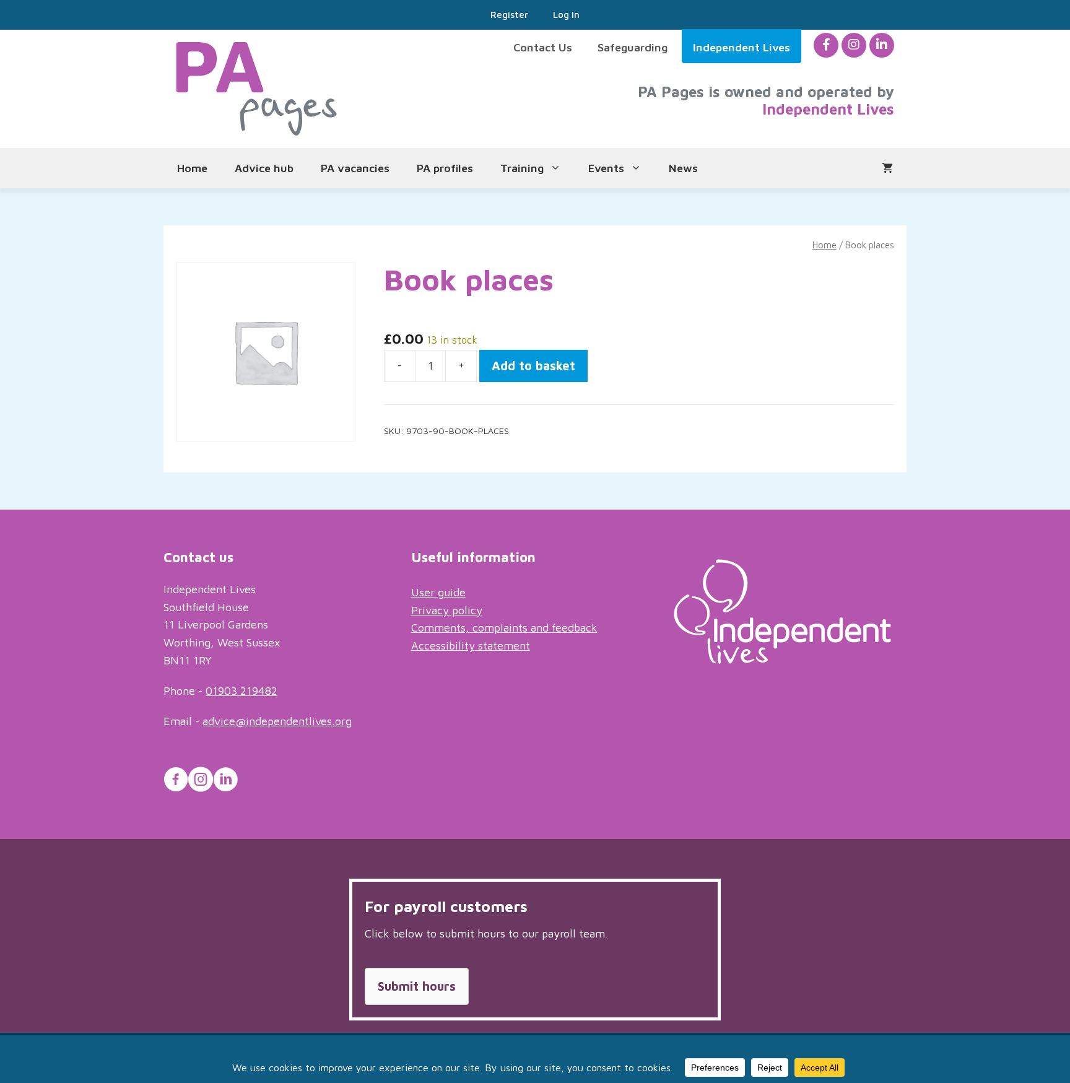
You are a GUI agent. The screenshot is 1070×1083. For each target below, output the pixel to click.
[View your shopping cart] (887, 168)
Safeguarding (633, 47)
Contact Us (542, 47)
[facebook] (826, 44)
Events (606, 168)
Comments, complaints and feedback (504, 627)
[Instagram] (853, 44)
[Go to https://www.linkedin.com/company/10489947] (225, 781)
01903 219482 (241, 690)
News (683, 168)
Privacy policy (446, 610)
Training (522, 168)
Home (192, 168)
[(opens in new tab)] (782, 659)
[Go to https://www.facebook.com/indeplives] (175, 781)
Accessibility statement (470, 645)
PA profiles (445, 168)
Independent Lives (741, 47)
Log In (566, 14)
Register (509, 14)
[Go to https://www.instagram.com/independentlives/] (200, 781)
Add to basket (533, 366)
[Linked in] (881, 44)
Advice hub (264, 168)
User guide (438, 592)
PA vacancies (355, 168)
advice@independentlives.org (277, 721)
